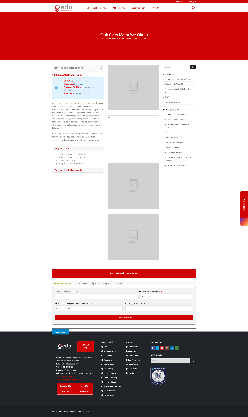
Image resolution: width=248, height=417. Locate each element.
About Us (192, 2)
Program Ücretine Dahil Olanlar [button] (69, 170)
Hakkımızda (133, 347)
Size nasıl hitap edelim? (151, 291)
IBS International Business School (178, 79)
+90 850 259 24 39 (71, 364)
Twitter (157, 348)
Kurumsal (178, 2)
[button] (194, 8)
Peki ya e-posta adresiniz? (139, 303)
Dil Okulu (107, 347)
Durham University (172, 147)
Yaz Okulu (107, 356)
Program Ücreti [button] (62, 148)
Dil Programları (119, 8)
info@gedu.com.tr (70, 370)
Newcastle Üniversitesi (174, 102)
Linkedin (172, 348)
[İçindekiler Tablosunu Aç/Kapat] (98, 68)
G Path (156, 8)
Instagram (167, 348)
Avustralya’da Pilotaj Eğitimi (175, 84)
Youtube (162, 348)
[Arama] (193, 67)
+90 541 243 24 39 (66, 367)
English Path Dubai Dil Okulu (176, 165)
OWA (167, 97)
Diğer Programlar (139, 8)
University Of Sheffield (174, 142)
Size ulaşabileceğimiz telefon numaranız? (75, 303)
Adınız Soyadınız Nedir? (67, 291)
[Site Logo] (63, 7)
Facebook (153, 348)
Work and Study (110, 351)
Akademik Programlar (96, 8)
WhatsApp (177, 348)
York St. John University (174, 152)
